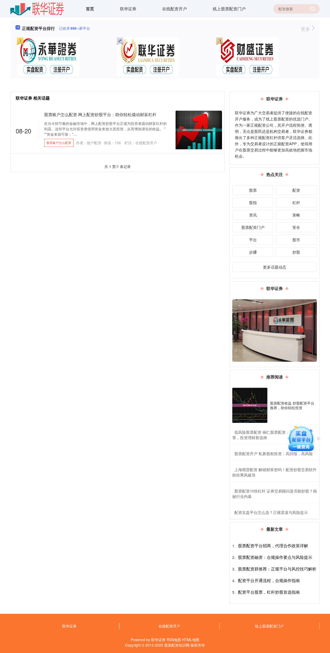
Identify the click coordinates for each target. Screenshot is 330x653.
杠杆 (296, 202)
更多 (306, 28)
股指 (253, 202)
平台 (253, 239)
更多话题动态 (274, 267)
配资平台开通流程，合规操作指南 (269, 580)
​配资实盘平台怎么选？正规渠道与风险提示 (271, 512)
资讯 (253, 214)
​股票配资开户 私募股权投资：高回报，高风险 (273, 453)
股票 (253, 190)
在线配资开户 (174, 9)
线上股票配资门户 (229, 9)
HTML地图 (190, 639)
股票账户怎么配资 (58, 142)
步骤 (253, 252)
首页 (90, 9)
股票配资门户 (253, 227)
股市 (296, 239)
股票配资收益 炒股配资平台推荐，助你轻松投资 (292, 405)
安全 (296, 227)
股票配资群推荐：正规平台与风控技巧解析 (277, 569)
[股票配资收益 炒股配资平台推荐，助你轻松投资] (249, 405)
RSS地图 (174, 639)
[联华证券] (37, 8)
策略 (296, 214)
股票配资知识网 (176, 645)
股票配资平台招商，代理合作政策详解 (273, 546)
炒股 (296, 252)
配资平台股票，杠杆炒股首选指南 (269, 592)
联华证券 (128, 9)
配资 (296, 190)
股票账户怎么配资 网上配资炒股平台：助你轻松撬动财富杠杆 (100, 114)
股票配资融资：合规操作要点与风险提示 (275, 557)
